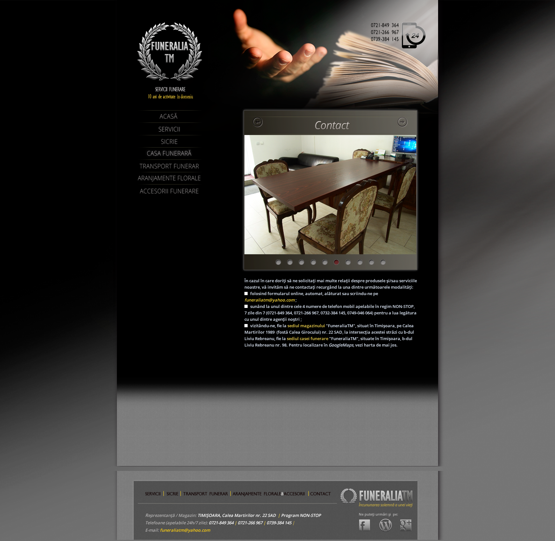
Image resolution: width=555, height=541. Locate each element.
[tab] (278, 262)
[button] (258, 122)
